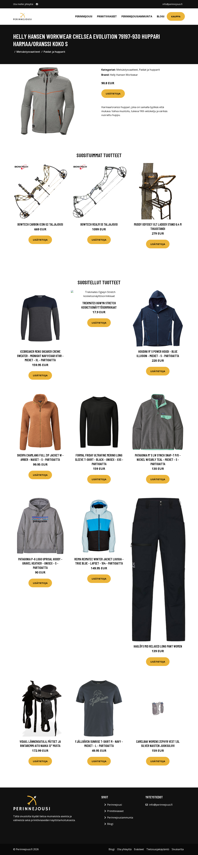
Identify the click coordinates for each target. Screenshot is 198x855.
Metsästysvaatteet (28, 51)
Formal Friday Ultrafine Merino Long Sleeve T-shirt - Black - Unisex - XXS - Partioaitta (99, 459)
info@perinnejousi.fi (172, 4)
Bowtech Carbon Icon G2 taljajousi (40, 224)
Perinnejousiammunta (136, 16)
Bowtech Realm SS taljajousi (99, 224)
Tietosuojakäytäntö (157, 849)
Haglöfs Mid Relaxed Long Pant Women (158, 646)
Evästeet (139, 849)
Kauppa (175, 16)
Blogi (160, 16)
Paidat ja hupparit (54, 51)
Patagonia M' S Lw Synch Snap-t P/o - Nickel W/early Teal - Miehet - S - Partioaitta (158, 459)
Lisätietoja (113, 93)
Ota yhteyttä (124, 849)
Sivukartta (178, 849)
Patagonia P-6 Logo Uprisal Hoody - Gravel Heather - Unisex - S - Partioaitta (40, 563)
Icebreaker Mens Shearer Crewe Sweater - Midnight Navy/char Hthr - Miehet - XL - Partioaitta (40, 355)
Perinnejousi (83, 16)
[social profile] (37, 4)
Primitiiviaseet (107, 16)
